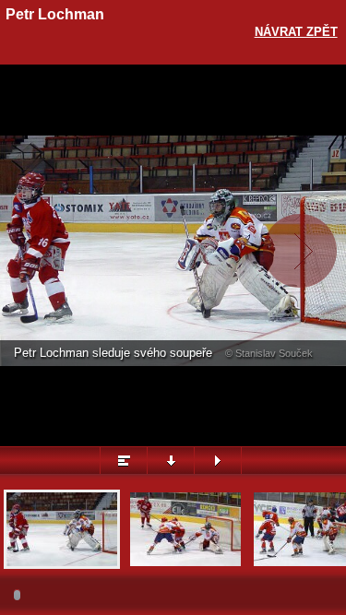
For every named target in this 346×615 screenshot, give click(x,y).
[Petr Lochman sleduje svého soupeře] (62, 564)
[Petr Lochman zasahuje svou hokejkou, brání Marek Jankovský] (185, 564)
